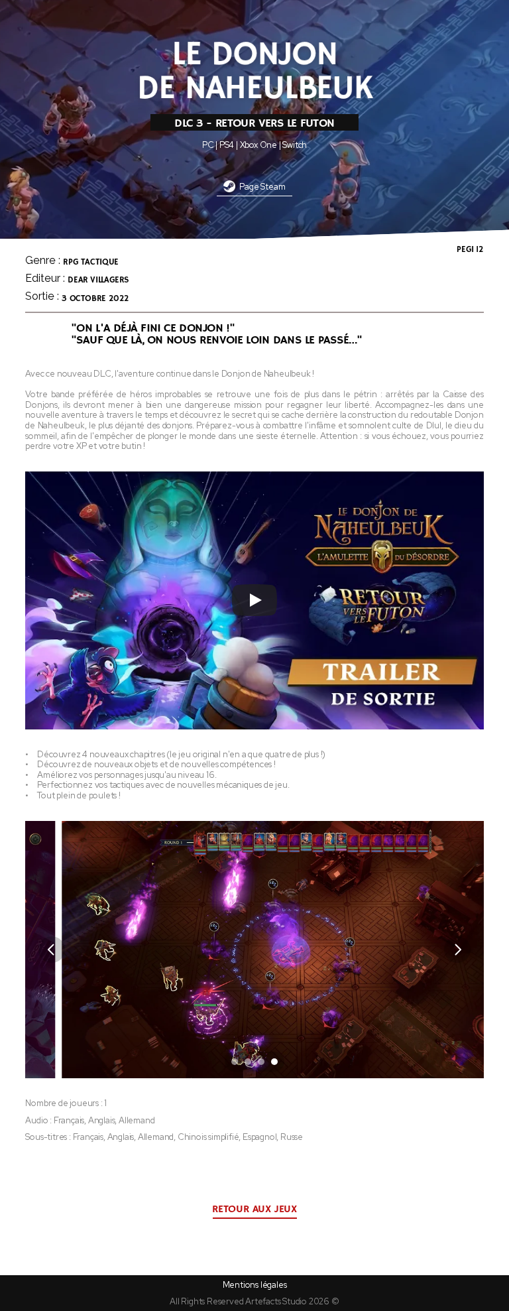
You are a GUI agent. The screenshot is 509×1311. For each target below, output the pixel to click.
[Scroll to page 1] (233, 1062)
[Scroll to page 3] (261, 1062)
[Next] (457, 949)
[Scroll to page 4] (276, 1062)
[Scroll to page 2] (247, 1062)
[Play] (254, 600)
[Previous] (51, 949)
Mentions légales (255, 1284)
